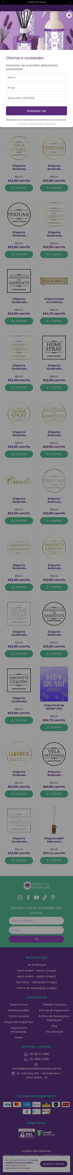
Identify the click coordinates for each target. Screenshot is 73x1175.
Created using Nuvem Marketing (36, 123)
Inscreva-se (36, 111)
